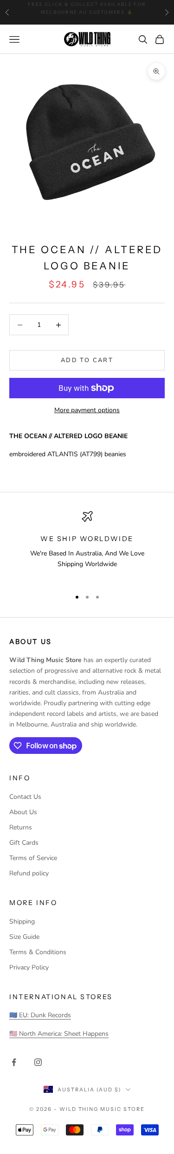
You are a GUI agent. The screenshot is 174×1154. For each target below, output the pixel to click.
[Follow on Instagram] (38, 1062)
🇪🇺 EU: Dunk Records (40, 1015)
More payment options (87, 410)
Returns (20, 827)
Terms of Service (33, 858)
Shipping (22, 921)
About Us (23, 812)
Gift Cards (24, 842)
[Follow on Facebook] (14, 1062)
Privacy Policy (29, 967)
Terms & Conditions (37, 952)
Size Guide (24, 936)
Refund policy (29, 873)
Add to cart (87, 360)
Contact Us (25, 796)
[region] (87, 546)
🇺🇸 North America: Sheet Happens (59, 1033)
